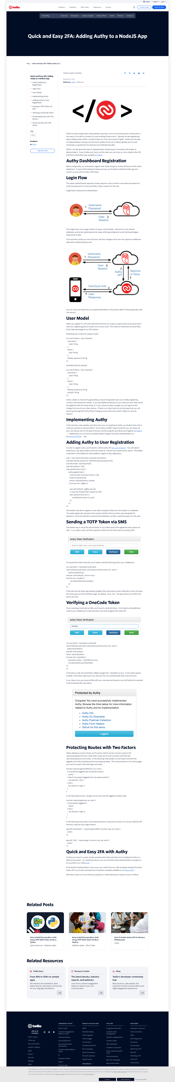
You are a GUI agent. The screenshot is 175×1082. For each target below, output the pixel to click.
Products (61, 7)
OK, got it (107, 1079)
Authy (33, 135)
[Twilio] (14, 7)
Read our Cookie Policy (141, 1079)
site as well (129, 870)
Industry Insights (87, 16)
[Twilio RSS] (144, 73)
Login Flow (36, 89)
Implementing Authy (40, 96)
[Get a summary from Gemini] (49, 1032)
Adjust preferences (125, 1079)
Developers (75, 16)
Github (99, 155)
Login (162, 1)
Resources (97, 7)
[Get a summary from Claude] (54, 1032)
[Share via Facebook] (125, 73)
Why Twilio (85, 7)
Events (112, 16)
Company (129, 16)
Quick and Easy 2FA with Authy (41, 124)
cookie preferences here (120, 1071)
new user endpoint (118, 448)
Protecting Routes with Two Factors (43, 118)
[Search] (134, 7)
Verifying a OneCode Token (42, 113)
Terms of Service (89, 1074)
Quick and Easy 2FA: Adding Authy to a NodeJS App (41, 77)
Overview (64, 16)
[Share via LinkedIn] (135, 73)
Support (155, 1)
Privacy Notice (60, 1074)
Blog (28, 63)
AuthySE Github (75, 437)
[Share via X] (130, 73)
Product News (101, 16)
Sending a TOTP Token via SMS (42, 108)
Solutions (72, 7)
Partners (120, 16)
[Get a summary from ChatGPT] (45, 1032)
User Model (36, 93)
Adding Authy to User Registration (40, 101)
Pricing (108, 7)
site (88, 863)
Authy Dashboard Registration (39, 84)
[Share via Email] (139, 73)
